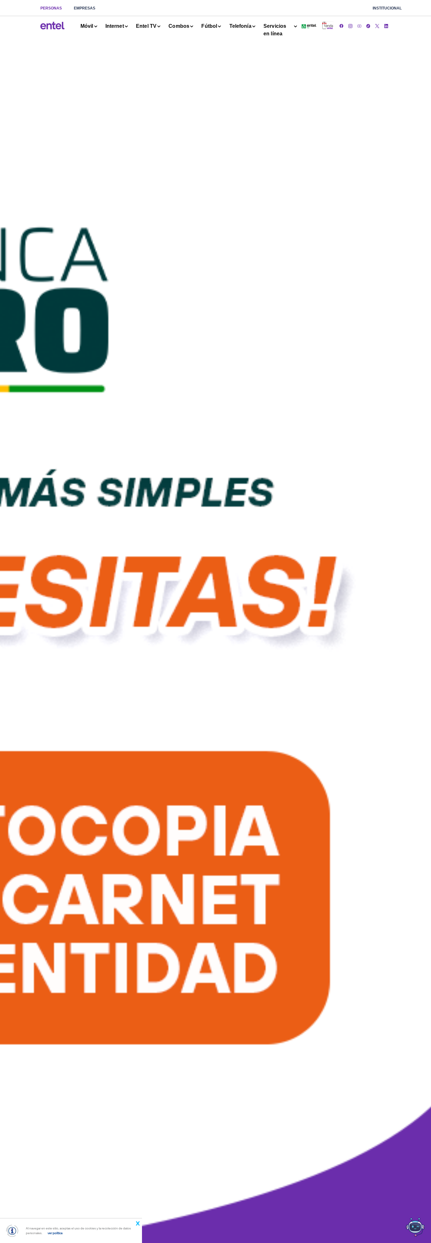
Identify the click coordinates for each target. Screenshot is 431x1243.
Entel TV (146, 26)
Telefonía (240, 26)
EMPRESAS (84, 8)
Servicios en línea (274, 29)
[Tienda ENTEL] (328, 26)
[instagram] (350, 26)
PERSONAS (51, 8)
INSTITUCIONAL (387, 8)
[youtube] (359, 26)
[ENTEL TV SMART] (309, 26)
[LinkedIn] (386, 26)
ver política (55, 1233)
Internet (114, 26)
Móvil (86, 26)
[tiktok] (368, 26)
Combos (178, 26)
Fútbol (209, 26)
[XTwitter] (377, 26)
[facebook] (341, 26)
